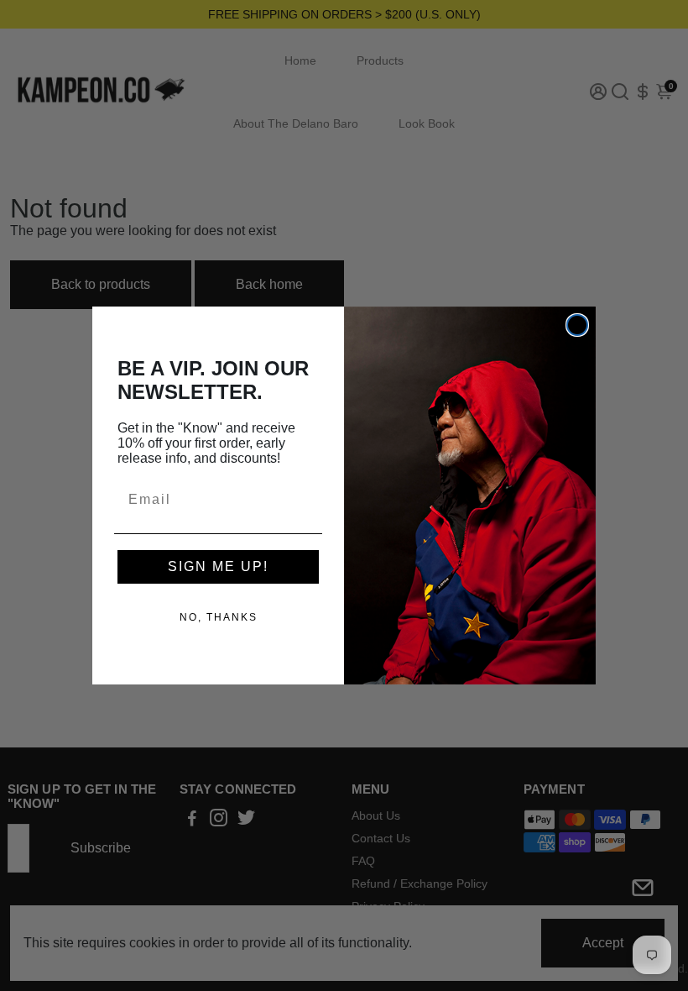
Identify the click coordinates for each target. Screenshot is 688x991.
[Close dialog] (577, 325)
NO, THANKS (219, 617)
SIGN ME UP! (218, 566)
